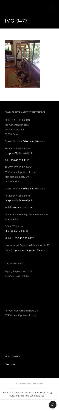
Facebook (10, 364)
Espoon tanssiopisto (24, 249)
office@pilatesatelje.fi (16, 231)
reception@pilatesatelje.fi (18, 153)
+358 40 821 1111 (19, 160)
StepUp (41, 249)
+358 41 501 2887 (23, 207)
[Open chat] (52, 404)
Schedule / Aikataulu (34, 141)
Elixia (7, 249)
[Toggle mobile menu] (52, 8)
